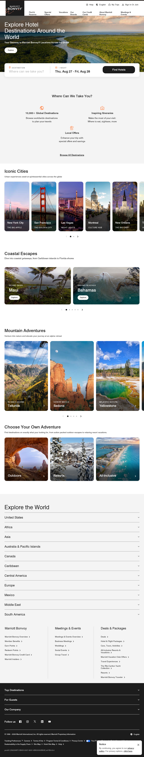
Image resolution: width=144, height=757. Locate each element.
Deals (103, 637)
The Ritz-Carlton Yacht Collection (111, 667)
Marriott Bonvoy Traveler (112, 677)
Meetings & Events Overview (68, 637)
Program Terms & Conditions (57, 741)
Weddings (59, 646)
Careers (27, 741)
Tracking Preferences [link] (12, 741)
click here (128, 751)
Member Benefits (12, 641)
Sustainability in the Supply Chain (17, 744)
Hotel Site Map (49, 744)
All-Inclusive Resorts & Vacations (111, 651)
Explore (11, 50)
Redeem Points (11, 650)
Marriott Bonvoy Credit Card (17, 655)
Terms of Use (38, 741)
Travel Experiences (109, 661)
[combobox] (28, 71)
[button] (101, 4)
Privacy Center (77, 741)
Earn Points (10, 646)
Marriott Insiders (12, 659)
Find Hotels (118, 69)
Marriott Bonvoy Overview (16, 637)
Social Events (61, 650)
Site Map (37, 744)
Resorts (104, 673)
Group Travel (61, 655)
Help (60, 744)
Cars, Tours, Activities (110, 646)
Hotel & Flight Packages (111, 641)
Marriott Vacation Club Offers (114, 657)
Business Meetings (63, 641)
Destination (30, 67)
